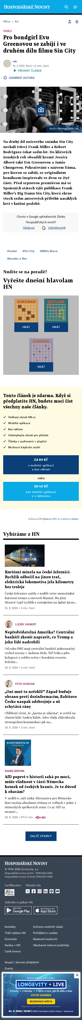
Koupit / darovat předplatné (22, 962)
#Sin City (28, 251)
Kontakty (10, 927)
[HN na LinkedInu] (46, 891)
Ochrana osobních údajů (48, 927)
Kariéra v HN (12, 945)
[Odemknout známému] (77, 22)
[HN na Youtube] (58, 891)
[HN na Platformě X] (28, 891)
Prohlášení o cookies (45, 933)
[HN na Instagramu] (40, 891)
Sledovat (29, 228)
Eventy (9, 968)
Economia (11, 939)
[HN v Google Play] (18, 910)
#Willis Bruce (49, 251)
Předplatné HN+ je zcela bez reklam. (59, 518)
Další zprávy (41, 836)
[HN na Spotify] (52, 891)
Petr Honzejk (25, 683)
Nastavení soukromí (45, 939)
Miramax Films (65, 129)
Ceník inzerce (13, 951)
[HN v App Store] (46, 910)
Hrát (26, 327)
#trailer (12, 251)
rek (15, 61)
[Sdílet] (70, 22)
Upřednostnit (57, 228)
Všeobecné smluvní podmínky (51, 945)
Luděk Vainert (25, 624)
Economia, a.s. (30, 869)
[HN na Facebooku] (34, 891)
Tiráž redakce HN (15, 933)
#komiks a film (17, 258)
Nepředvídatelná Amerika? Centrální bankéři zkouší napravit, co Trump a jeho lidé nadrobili (39, 637)
